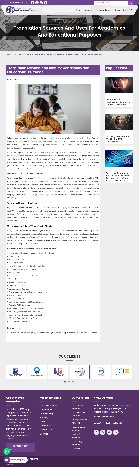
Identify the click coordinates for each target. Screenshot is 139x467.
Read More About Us (19, 447)
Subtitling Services (77, 443)
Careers (118, 10)
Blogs (42, 421)
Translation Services (78, 407)
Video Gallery (46, 413)
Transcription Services (79, 414)
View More (77, 448)
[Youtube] (41, 2)
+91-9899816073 (18, 2)
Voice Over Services (78, 436)
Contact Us (128, 10)
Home (78, 10)
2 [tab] (69, 382)
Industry (100, 10)
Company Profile (48, 405)
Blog (18, 54)
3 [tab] (73, 382)
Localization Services (78, 428)
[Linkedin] (45, 2)
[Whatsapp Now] (6, 451)
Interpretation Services (79, 421)
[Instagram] (37, 2)
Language (109, 10)
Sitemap (44, 433)
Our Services (88, 10)
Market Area (45, 429)
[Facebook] (32, 2)
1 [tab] (65, 382)
